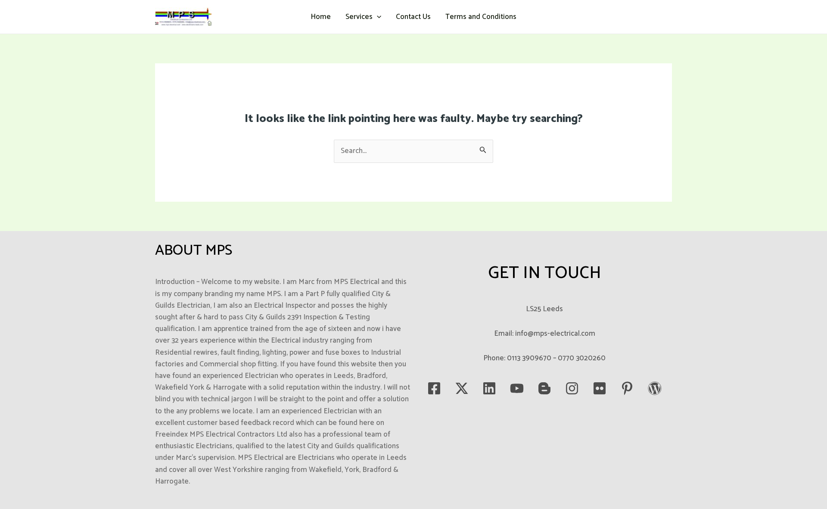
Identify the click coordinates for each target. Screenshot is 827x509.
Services (359, 17)
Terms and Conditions (480, 17)
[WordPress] (655, 388)
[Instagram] (572, 388)
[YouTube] (517, 388)
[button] (377, 17)
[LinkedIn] (489, 388)
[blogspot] (544, 388)
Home (321, 17)
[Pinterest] (627, 388)
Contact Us (413, 17)
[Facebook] (434, 388)
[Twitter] (462, 388)
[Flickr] (599, 388)
